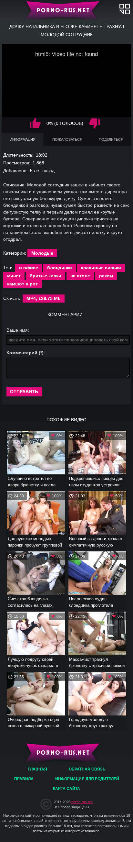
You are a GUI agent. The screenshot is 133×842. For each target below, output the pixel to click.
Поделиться (111, 139)
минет (14, 275)
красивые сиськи (101, 267)
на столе (80, 275)
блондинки (59, 267)
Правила (24, 779)
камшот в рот (22, 283)
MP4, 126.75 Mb (43, 298)
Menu (124, 9)
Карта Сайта (66, 788)
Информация (23, 139)
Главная (67, 9)
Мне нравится (35, 123)
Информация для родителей (87, 779)
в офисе (28, 267)
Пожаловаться (67, 139)
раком (106, 275)
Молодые (42, 253)
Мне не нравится (94, 123)
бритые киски (45, 275)
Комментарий (21, 352)
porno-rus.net (82, 802)
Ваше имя (17, 330)
